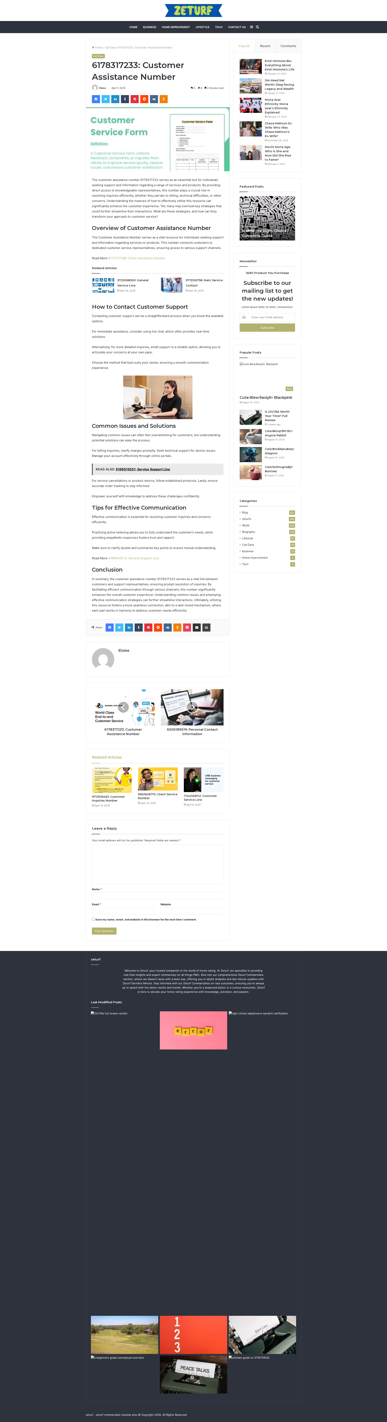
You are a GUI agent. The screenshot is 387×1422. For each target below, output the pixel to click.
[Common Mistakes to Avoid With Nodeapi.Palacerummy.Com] (193, 1030)
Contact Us (237, 27)
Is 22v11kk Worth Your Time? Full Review (277, 416)
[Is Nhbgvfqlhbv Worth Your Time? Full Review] (262, 1335)
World (245, 525)
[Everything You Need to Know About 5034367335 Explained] (193, 1375)
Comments (288, 46)
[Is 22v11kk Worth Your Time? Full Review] (251, 417)
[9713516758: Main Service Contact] (171, 285)
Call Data (110, 47)
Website (165, 904)
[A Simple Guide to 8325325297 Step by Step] (193, 1335)
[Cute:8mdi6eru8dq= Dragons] (251, 454)
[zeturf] (193, 10)
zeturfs (246, 519)
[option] (267, 218)
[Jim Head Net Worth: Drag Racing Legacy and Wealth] (251, 85)
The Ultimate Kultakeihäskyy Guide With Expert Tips (267, 230)
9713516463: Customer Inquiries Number (108, 798)
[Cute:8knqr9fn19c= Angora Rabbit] (251, 436)
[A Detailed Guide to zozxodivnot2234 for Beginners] (124, 1375)
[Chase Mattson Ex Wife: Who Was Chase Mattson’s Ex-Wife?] (251, 128)
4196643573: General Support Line (133, 558)
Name (97, 889)
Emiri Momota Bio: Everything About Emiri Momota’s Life (279, 65)
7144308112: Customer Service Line (200, 798)
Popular (244, 46)
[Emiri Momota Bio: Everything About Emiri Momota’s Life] (251, 66)
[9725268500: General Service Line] (103, 285)
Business (149, 27)
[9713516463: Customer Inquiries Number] (112, 780)
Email (96, 904)
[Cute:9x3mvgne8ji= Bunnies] (251, 472)
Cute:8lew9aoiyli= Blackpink (266, 397)
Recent (265, 46)
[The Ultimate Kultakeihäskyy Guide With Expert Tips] (124, 1335)
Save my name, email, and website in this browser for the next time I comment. (146, 919)
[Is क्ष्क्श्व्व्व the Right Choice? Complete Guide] (262, 1162)
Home (133, 27)
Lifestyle (202, 27)
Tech (219, 27)
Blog (245, 512)
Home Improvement (176, 27)
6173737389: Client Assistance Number (136, 258)
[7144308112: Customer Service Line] (204, 779)
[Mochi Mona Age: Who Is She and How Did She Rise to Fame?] (251, 152)
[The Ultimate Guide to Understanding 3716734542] (262, 1375)
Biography (248, 531)
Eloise (102, 87)
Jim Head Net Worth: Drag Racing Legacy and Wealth (279, 85)
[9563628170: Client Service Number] (158, 778)
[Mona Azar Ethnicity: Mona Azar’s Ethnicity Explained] (251, 105)
